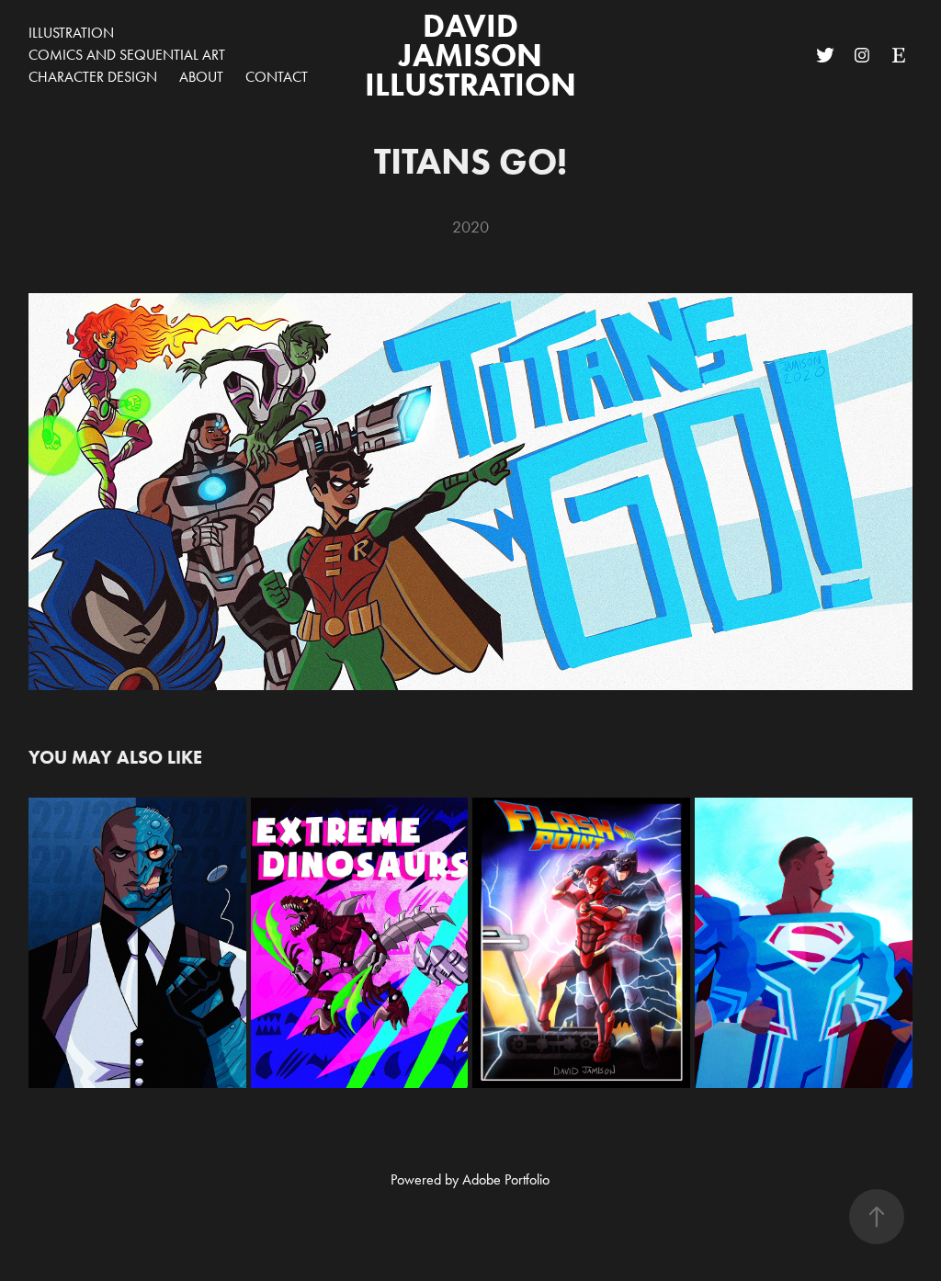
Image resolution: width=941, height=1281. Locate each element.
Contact (276, 76)
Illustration (71, 32)
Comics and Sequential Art (126, 54)
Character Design (92, 76)
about (201, 76)
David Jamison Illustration (470, 55)
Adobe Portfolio (506, 1179)
